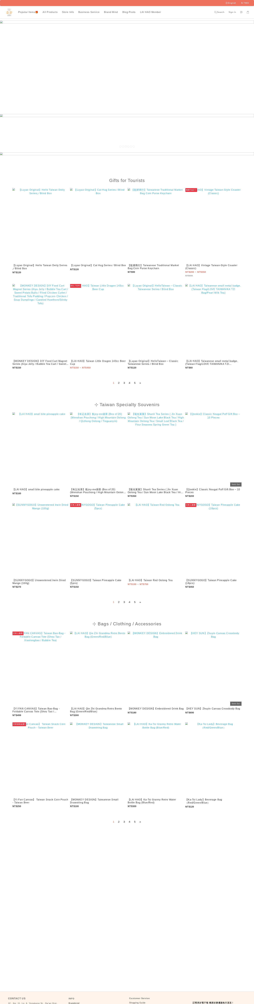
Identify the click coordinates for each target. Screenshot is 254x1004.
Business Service (89, 12)
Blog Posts (129, 12)
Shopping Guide (137, 1003)
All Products (50, 12)
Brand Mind (111, 12)
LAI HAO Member (150, 12)
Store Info (68, 12)
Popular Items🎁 (28, 12)
